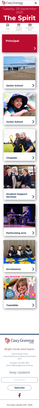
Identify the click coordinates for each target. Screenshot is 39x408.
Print (7, 29)
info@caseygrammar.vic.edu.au (22, 365)
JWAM (30, 405)
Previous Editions (19, 29)
